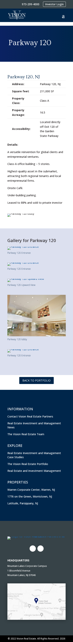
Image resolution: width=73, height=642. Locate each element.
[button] (63, 15)
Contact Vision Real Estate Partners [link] (30, 416)
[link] (16, 15)
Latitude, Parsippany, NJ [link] (22, 503)
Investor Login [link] (54, 4)
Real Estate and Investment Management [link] (34, 471)
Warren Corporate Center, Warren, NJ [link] (31, 489)
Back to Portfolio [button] (36, 380)
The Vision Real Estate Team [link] (25, 434)
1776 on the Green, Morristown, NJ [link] (29, 496)
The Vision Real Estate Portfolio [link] (27, 464)
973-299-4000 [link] (30, 4)
